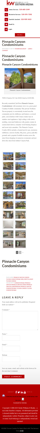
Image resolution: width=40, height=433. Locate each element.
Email (4, 344)
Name (4, 334)
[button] (20, 35)
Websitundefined (4, 355)
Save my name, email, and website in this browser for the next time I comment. (19, 369)
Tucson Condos (22, 288)
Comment (6, 310)
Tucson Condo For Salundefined (13, 279)
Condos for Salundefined (19, 282)
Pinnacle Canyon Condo (18, 284)
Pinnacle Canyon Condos (21, 277)
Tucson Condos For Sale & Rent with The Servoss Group (20, 2)
